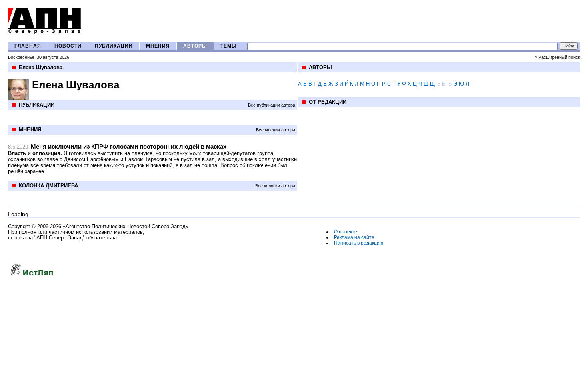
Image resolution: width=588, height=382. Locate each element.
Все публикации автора (271, 105)
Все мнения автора (275, 129)
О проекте (345, 232)
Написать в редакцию (358, 243)
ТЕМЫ (228, 46)
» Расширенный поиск (557, 57)
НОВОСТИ (68, 46)
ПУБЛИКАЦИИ (114, 46)
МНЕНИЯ (158, 46)
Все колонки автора (275, 185)
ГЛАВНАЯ (27, 46)
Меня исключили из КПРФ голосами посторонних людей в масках (128, 146)
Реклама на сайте (354, 237)
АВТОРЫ (195, 46)
